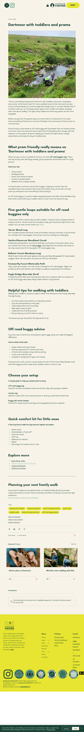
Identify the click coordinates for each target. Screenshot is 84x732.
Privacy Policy (59, 637)
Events (44, 649)
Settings (66, 728)
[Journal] (48, 651)
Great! (75, 728)
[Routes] (48, 643)
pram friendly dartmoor (51, 508)
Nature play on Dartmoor (20, 570)
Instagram (76, 637)
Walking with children (15, 520)
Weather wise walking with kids (60, 570)
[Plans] (48, 640)
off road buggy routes (50, 512)
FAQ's (56, 645)
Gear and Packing (14, 517)
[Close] (81, 728)
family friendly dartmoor (30, 512)
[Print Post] (24, 529)
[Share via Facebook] (9, 529)
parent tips (67, 508)
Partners (45, 646)
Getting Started (14, 522)
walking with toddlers (17, 508)
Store (43, 654)
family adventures (34, 508)
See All (73, 544)
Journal (44, 651)
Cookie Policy (59, 643)
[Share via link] (19, 529)
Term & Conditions (60, 640)
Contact (44, 657)
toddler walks (14, 512)
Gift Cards (76, 656)
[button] (47, 5)
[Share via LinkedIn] (14, 529)
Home (44, 637)
